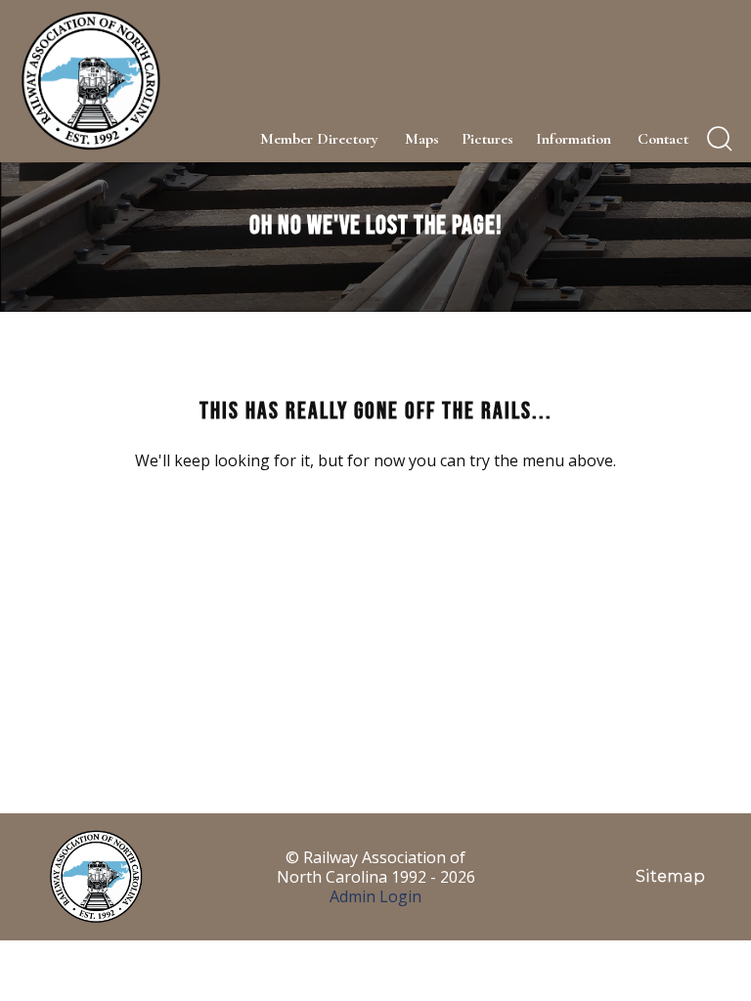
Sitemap (670, 876)
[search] (719, 138)
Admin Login (375, 896)
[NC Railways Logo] (89, 81)
